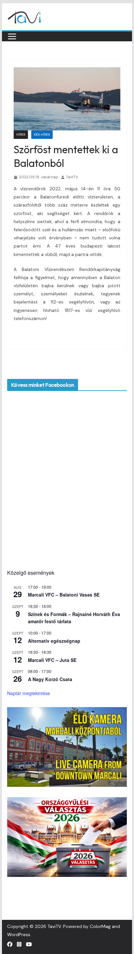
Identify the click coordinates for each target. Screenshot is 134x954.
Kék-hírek (42, 134)
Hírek (20, 134)
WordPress (18, 934)
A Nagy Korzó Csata (50, 679)
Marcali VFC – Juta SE (52, 660)
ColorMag (100, 926)
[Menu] (12, 36)
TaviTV (72, 177)
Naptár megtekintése (28, 693)
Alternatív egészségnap (54, 641)
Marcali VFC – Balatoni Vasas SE (64, 594)
